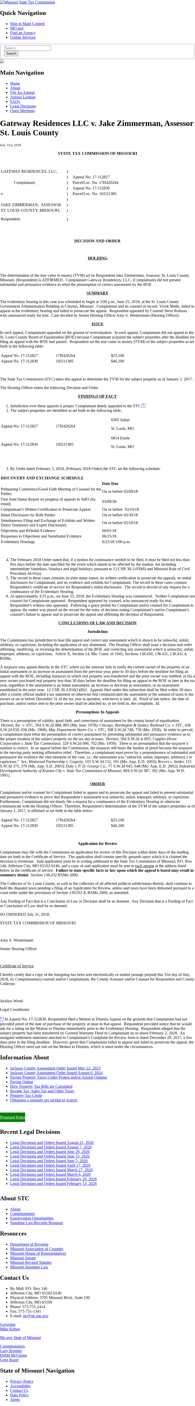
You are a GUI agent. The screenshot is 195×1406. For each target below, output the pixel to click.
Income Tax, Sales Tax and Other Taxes (42, 1091)
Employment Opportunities (32, 1218)
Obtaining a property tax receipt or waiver (43, 1100)
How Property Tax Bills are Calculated (41, 1086)
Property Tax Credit (26, 1095)
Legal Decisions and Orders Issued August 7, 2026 (51, 1147)
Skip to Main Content (27, 24)
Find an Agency (23, 33)
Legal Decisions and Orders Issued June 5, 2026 (49, 1161)
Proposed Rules (12, 1117)
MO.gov (17, 28)
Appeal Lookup (23, 97)
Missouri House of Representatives (38, 1253)
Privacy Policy (22, 1381)
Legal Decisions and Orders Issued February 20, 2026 (53, 1179)
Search (11, 53)
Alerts (15, 1399)
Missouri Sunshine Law (29, 1267)
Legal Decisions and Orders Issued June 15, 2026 (50, 1156)
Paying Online (21, 1082)
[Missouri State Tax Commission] (27, 2)
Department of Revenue (29, 1244)
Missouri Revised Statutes (31, 1262)
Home (15, 83)
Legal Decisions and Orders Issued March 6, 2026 (50, 1174)
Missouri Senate (23, 1258)
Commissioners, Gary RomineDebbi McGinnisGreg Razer (13, 1353)
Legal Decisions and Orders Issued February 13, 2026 (53, 1183)
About (15, 88)
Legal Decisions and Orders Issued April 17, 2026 (50, 1165)
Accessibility (20, 1386)
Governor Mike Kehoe (10, 1326)
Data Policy (19, 1395)
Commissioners (22, 1213)
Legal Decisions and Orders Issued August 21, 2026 (52, 1142)
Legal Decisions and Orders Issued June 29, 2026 (50, 1151)
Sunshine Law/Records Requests (36, 1223)
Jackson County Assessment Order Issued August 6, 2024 (56, 1073)
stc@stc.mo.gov (35, 1316)
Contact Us (19, 1390)
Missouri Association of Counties (36, 1249)
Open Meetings (22, 111)
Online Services (23, 37)
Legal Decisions (23, 106)
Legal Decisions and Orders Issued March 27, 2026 (51, 1170)
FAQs (15, 101)
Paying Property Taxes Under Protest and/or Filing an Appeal (49, 1108)
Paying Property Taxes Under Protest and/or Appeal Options (58, 1077)
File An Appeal (22, 92)
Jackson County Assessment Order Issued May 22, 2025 (55, 1068)
